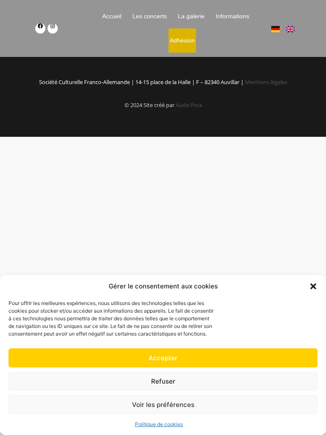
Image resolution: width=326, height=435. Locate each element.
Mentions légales (266, 82)
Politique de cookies (159, 424)
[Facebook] (40, 28)
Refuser (163, 381)
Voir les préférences (163, 405)
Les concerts (150, 16)
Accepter (163, 358)
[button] (313, 286)
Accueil (112, 16)
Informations (233, 16)
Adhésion (182, 40)
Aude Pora (189, 105)
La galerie (191, 16)
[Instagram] (53, 28)
